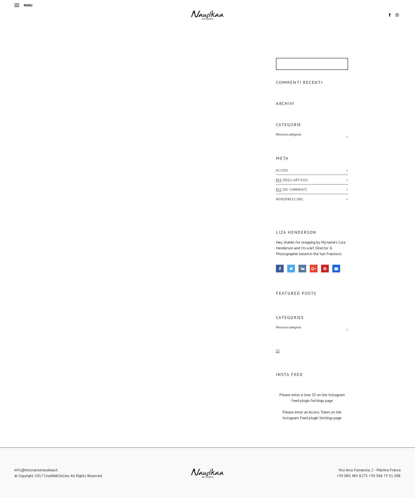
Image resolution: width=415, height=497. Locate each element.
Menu (28, 5)
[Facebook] (390, 14)
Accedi (282, 170)
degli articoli (292, 180)
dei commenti (291, 190)
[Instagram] (397, 14)
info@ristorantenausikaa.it (36, 469)
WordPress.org (289, 199)
